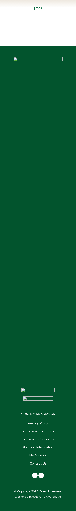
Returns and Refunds (38, 431)
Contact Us (38, 463)
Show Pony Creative (47, 496)
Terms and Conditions (38, 439)
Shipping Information (38, 447)
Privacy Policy (38, 423)
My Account (38, 455)
